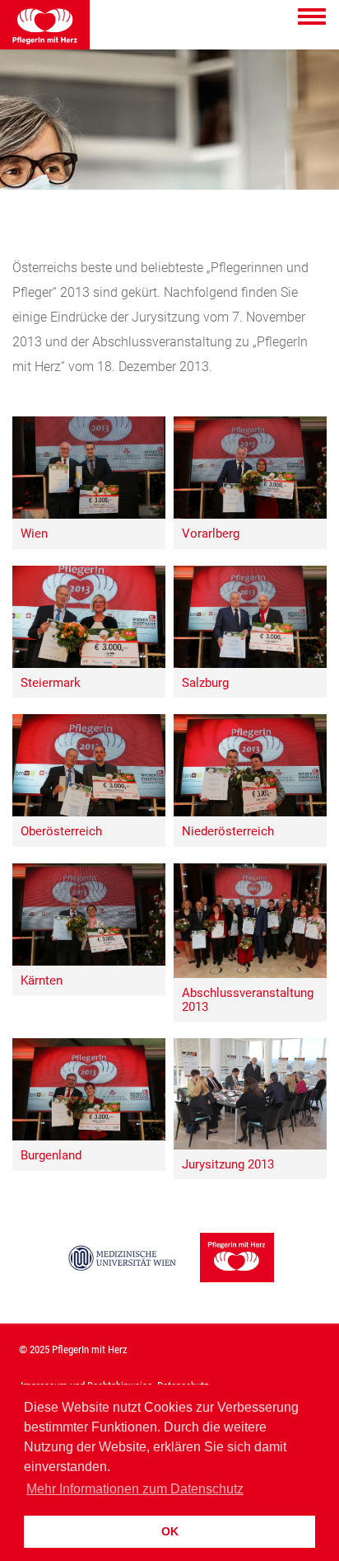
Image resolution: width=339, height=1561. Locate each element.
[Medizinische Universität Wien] (122, 1264)
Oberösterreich (61, 832)
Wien (34, 534)
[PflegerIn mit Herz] (237, 1264)
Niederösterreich (228, 832)
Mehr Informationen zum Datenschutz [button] (135, 1489)
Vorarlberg (210, 534)
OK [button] (170, 1531)
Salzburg (205, 683)
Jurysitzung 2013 (228, 1165)
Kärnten (42, 981)
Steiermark (51, 683)
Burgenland (51, 1156)
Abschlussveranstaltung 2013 (247, 999)
